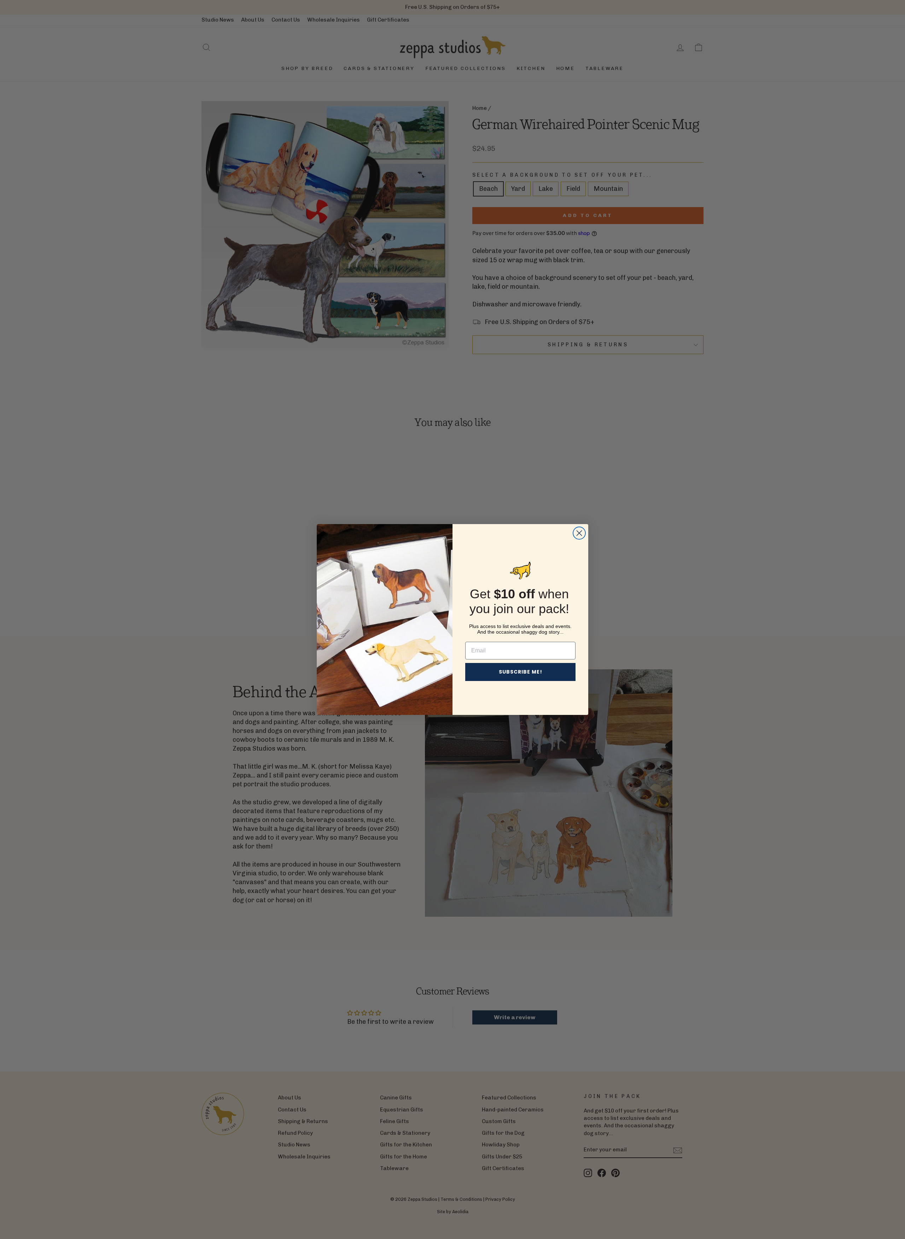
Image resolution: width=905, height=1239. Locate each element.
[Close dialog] (579, 533)
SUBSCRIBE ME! (520, 671)
